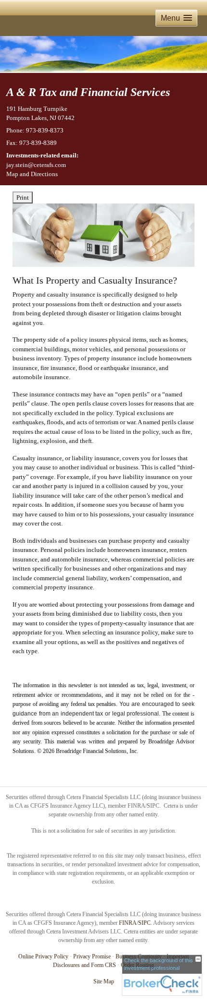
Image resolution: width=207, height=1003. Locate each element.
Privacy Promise (92, 956)
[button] (176, 18)
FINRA (128, 922)
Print (22, 197)
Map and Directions (32, 174)
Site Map (103, 981)
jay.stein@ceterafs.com (36, 164)
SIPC (144, 922)
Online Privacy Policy (43, 956)
